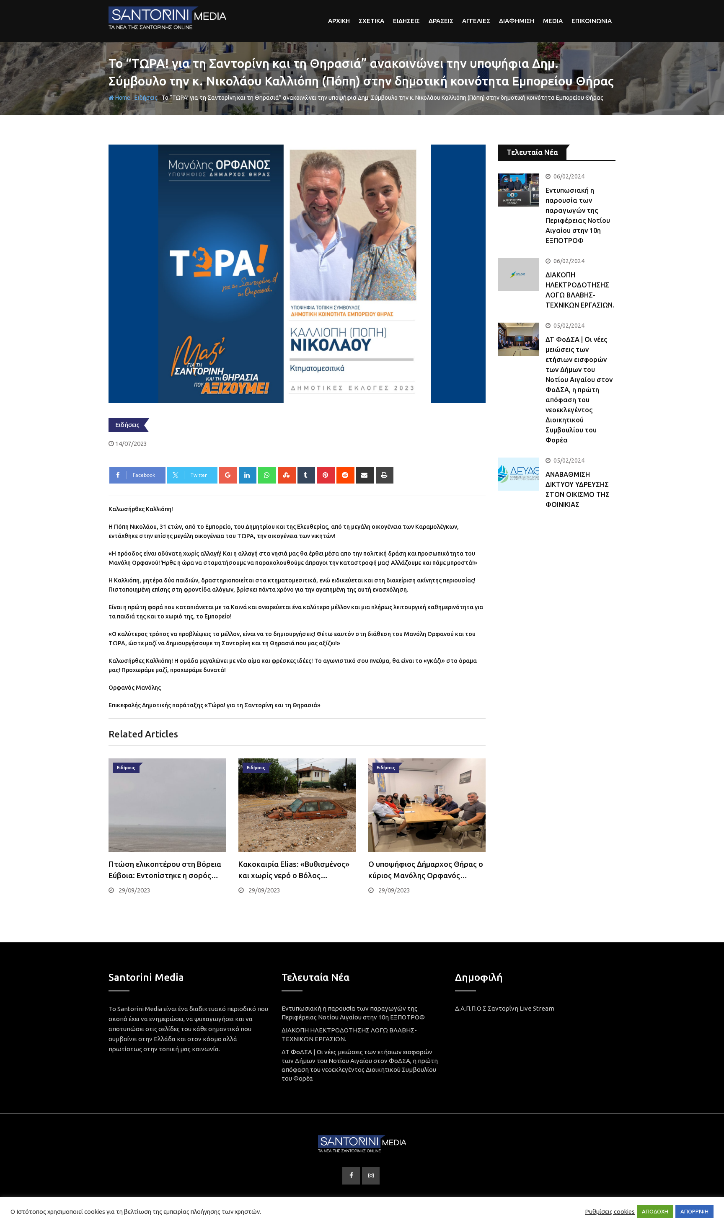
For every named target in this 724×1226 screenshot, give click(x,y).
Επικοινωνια (591, 20)
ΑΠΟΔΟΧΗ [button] (655, 1211)
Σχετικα (371, 20)
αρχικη (339, 20)
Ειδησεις (406, 20)
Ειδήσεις (146, 97)
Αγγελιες (476, 20)
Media (553, 20)
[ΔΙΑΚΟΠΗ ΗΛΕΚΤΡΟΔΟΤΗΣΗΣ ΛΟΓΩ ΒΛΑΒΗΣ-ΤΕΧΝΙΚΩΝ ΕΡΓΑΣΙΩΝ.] (518, 274)
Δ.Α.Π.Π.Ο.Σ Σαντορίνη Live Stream (504, 1008)
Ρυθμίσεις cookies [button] (610, 1211)
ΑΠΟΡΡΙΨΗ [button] (694, 1211)
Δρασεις (441, 20)
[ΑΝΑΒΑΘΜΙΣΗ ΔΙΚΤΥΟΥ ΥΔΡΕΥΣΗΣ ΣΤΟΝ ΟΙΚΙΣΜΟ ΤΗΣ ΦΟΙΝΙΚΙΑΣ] (518, 474)
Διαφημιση (516, 20)
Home (122, 97)
